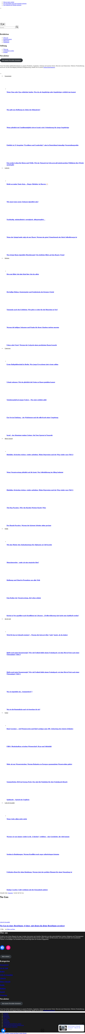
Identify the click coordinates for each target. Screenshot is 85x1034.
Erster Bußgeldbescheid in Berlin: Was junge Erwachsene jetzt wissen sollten (32, 364)
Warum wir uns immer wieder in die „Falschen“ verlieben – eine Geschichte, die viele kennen (38, 837)
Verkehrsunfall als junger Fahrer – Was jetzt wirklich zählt (26, 400)
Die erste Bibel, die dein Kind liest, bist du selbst (23, 274)
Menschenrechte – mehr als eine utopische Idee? (23, 562)
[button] (12, 1023)
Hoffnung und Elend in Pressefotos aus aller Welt (23, 580)
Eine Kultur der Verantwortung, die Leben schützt (24, 598)
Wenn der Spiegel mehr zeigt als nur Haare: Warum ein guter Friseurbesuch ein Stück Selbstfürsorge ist (42, 237)
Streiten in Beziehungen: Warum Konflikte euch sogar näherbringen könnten (33, 854)
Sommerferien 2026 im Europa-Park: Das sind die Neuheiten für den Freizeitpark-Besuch (37, 782)
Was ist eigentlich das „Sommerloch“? (19, 692)
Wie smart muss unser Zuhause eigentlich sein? (23, 202)
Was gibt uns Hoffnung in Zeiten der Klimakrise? (23, 110)
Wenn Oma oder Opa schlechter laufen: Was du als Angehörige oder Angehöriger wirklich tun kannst (41, 92)
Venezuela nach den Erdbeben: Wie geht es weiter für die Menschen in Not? (32, 310)
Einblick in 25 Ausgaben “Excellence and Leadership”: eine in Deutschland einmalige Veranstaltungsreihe (42, 145)
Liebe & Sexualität (10, 803)
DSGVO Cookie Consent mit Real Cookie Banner (13, 1033)
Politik (6, 528)
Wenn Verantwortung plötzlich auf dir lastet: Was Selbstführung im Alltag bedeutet (35, 472)
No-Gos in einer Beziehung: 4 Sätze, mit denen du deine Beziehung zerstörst (32, 926)
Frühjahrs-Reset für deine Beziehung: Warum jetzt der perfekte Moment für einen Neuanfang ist (39, 872)
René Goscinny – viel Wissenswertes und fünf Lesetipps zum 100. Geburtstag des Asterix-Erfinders (40, 729)
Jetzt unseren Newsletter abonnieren (11, 60)
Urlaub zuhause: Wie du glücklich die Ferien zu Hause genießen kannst (31, 382)
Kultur (6, 712)
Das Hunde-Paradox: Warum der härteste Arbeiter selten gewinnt (29, 525)
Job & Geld (8, 619)
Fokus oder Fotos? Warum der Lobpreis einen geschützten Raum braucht (32, 345)
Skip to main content (8, 2)
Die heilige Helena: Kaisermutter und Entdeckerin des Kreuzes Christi (30, 292)
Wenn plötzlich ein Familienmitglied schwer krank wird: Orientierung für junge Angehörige (38, 127)
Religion (7, 258)
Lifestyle (7, 168)
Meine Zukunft (9, 438)
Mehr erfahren (5, 956)
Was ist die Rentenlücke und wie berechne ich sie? (23, 709)
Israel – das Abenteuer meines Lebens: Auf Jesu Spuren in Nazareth (30, 435)
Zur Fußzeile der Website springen (12, 5)
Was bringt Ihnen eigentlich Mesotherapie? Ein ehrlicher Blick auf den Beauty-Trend (35, 255)
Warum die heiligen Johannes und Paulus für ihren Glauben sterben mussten (33, 327)
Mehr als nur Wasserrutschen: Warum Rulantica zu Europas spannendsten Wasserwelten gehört (39, 764)
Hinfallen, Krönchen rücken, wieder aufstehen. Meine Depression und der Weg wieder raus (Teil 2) (40, 454)
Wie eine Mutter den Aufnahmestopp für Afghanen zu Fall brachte (29, 545)
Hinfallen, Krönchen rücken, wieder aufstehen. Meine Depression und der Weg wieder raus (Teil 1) (40, 490)
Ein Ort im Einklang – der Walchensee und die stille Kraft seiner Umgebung (32, 417)
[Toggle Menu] (0, 73)
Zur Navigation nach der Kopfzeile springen (14, 3)
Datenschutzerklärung (49, 67)
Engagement (8, 76)
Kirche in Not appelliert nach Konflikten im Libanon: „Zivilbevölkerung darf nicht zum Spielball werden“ (43, 615)
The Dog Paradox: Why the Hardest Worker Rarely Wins (26, 508)
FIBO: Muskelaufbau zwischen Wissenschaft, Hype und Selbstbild (29, 746)
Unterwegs (7, 348)
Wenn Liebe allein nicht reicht (17, 819)
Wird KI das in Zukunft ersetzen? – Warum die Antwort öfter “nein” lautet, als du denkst (37, 635)
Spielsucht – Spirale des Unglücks (18, 799)
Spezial (2, 992)
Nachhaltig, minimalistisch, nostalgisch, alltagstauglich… (26, 219)
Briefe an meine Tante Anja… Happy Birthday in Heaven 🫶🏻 (27, 184)
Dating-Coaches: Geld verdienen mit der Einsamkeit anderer (27, 890)
